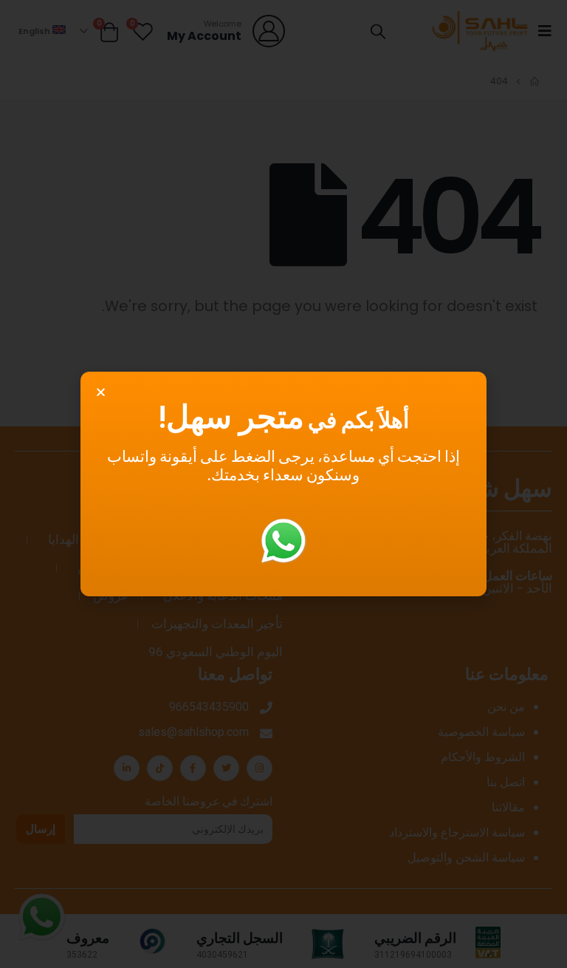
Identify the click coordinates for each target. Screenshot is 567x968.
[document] (283, 484)
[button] (100, 392)
